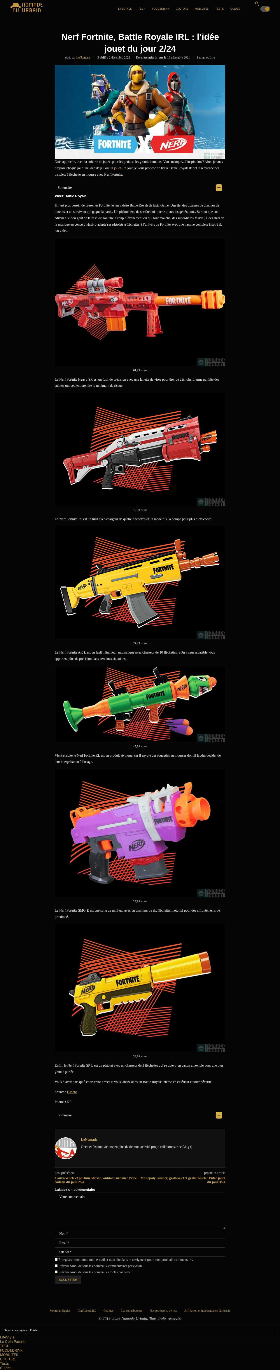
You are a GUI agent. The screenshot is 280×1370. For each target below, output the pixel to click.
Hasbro (72, 1092)
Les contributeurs (131, 1310)
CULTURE (182, 8)
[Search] (257, 3)
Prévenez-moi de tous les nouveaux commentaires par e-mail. (100, 1266)
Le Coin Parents (13, 1341)
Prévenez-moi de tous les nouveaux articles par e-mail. (95, 1272)
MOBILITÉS (202, 8)
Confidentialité (87, 1310)
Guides (235, 8)
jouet (117, 168)
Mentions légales (60, 1310)
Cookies (108, 1310)
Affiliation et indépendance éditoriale (207, 1310)
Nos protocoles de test (163, 1310)
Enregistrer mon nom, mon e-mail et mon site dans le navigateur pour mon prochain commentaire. (125, 1259)
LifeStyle (125, 8)
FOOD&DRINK (160, 8)
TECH (141, 8)
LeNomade (83, 57)
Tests (219, 8)
